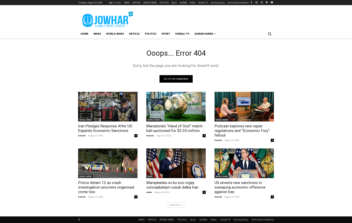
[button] (269, 33)
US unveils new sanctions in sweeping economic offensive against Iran (239, 187)
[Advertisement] (203, 18)
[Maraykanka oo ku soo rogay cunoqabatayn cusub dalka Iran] (176, 163)
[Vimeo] (267, 3)
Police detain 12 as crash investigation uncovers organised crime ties (106, 187)
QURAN (203, 219)
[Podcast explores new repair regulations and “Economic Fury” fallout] (244, 106)
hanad (81, 135)
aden (149, 192)
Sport (193, 219)
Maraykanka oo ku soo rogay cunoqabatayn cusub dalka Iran (172, 184)
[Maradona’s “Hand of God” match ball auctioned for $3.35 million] (176, 106)
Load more (175, 204)
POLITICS (182, 219)
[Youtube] (272, 3)
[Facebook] (251, 3)
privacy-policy (241, 219)
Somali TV (225, 219)
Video (214, 219)
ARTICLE (152, 219)
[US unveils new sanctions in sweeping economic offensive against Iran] (244, 163)
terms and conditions (263, 219)
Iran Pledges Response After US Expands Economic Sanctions (105, 128)
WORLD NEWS (85, 120)
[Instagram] (256, 3)
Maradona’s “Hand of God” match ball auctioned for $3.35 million (174, 128)
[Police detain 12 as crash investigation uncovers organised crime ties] (108, 163)
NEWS (150, 176)
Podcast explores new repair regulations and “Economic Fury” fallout (242, 130)
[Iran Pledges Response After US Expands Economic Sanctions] (108, 106)
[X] (262, 3)
